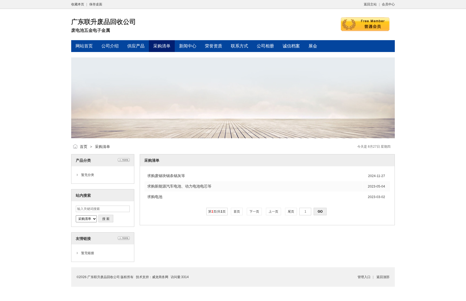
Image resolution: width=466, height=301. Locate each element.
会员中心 (388, 4)
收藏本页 (77, 4)
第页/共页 (217, 211)
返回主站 (370, 4)
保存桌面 (95, 4)
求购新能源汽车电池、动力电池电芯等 (179, 186)
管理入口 (364, 277)
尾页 (291, 211)
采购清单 (102, 146)
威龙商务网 (160, 277)
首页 (83, 146)
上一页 (273, 211)
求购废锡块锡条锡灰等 (166, 176)
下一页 (254, 211)
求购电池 (154, 197)
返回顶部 (382, 277)
